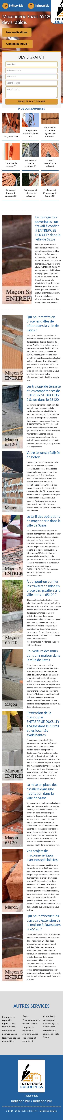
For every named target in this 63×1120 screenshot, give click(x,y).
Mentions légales (48, 1111)
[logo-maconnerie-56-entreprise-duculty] (31, 1076)
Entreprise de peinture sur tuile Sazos (51, 1033)
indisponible (16, 5)
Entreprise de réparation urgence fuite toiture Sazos (8, 1022)
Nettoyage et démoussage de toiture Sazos (50, 1023)
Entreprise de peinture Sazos (9, 1032)
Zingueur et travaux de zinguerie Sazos (30, 1030)
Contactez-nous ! (17, 43)
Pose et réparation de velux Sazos (31, 1022)
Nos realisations (17, 32)
